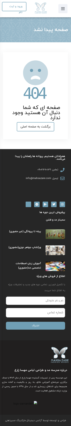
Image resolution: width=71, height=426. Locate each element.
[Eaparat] (28, 204)
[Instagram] (62, 204)
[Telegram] (37, 204)
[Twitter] (54, 204)
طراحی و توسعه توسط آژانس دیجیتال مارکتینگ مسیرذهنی (35, 420)
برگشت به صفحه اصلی (35, 126)
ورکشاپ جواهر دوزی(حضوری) (24, 247)
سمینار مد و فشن (55, 220)
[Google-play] (45, 204)
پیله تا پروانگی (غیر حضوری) (25, 231)
